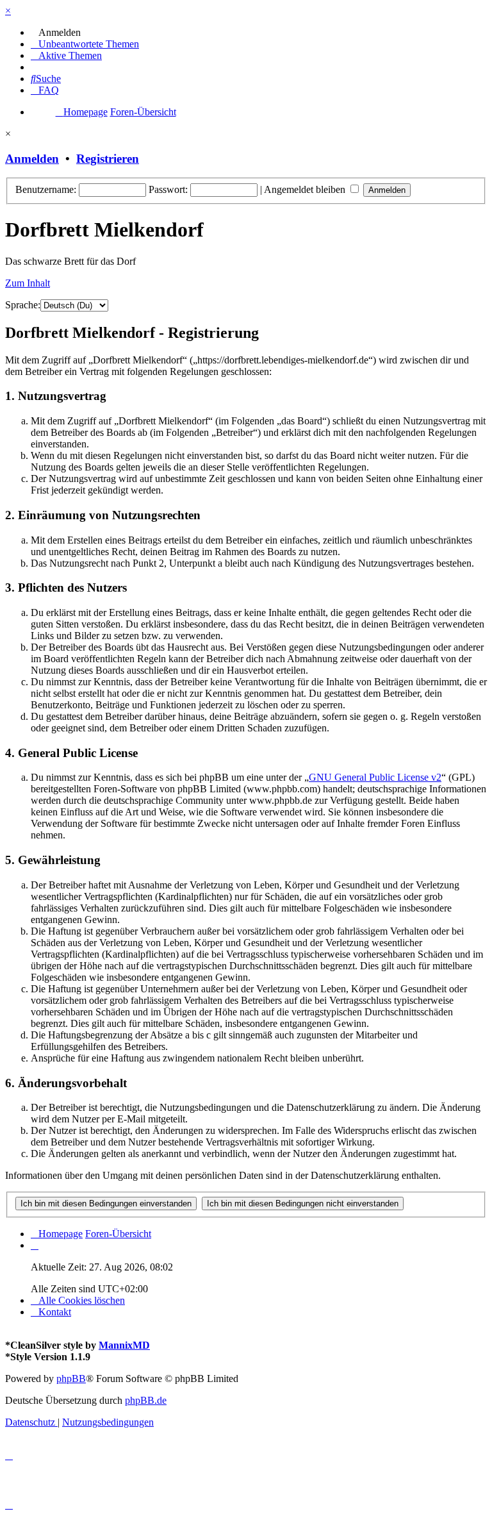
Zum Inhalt (27, 283)
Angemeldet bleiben (306, 189)
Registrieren (107, 158)
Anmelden (32, 158)
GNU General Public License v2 (375, 777)
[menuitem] (56, 32)
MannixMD (124, 1345)
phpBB (71, 1378)
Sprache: (22, 304)
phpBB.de (146, 1400)
